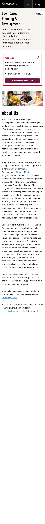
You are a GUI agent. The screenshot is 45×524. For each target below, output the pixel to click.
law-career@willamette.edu (17, 65)
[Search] (28, 4)
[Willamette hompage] (9, 4)
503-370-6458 (11, 69)
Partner (5, 277)
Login (39, 4)
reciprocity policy (9, 297)
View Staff (22, 80)
